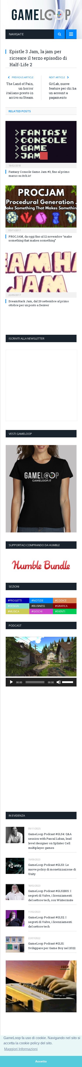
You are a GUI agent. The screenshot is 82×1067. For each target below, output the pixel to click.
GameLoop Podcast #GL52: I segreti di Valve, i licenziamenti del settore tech (50, 921)
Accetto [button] (41, 1061)
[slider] (68, 682)
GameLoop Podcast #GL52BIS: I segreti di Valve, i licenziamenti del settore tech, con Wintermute (50, 895)
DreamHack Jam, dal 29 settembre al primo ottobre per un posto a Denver (39, 303)
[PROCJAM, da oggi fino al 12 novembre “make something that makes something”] (41, 208)
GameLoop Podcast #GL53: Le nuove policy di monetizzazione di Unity (52, 869)
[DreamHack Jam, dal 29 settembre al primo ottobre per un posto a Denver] (41, 273)
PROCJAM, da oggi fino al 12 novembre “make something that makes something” (40, 238)
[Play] (11, 682)
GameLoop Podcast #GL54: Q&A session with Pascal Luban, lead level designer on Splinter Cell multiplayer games (50, 841)
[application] (41, 682)
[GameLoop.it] (41, 14)
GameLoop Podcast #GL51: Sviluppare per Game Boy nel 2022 (51, 945)
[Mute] (58, 682)
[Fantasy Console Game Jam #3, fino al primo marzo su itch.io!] (41, 144)
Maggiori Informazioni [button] (21, 1049)
